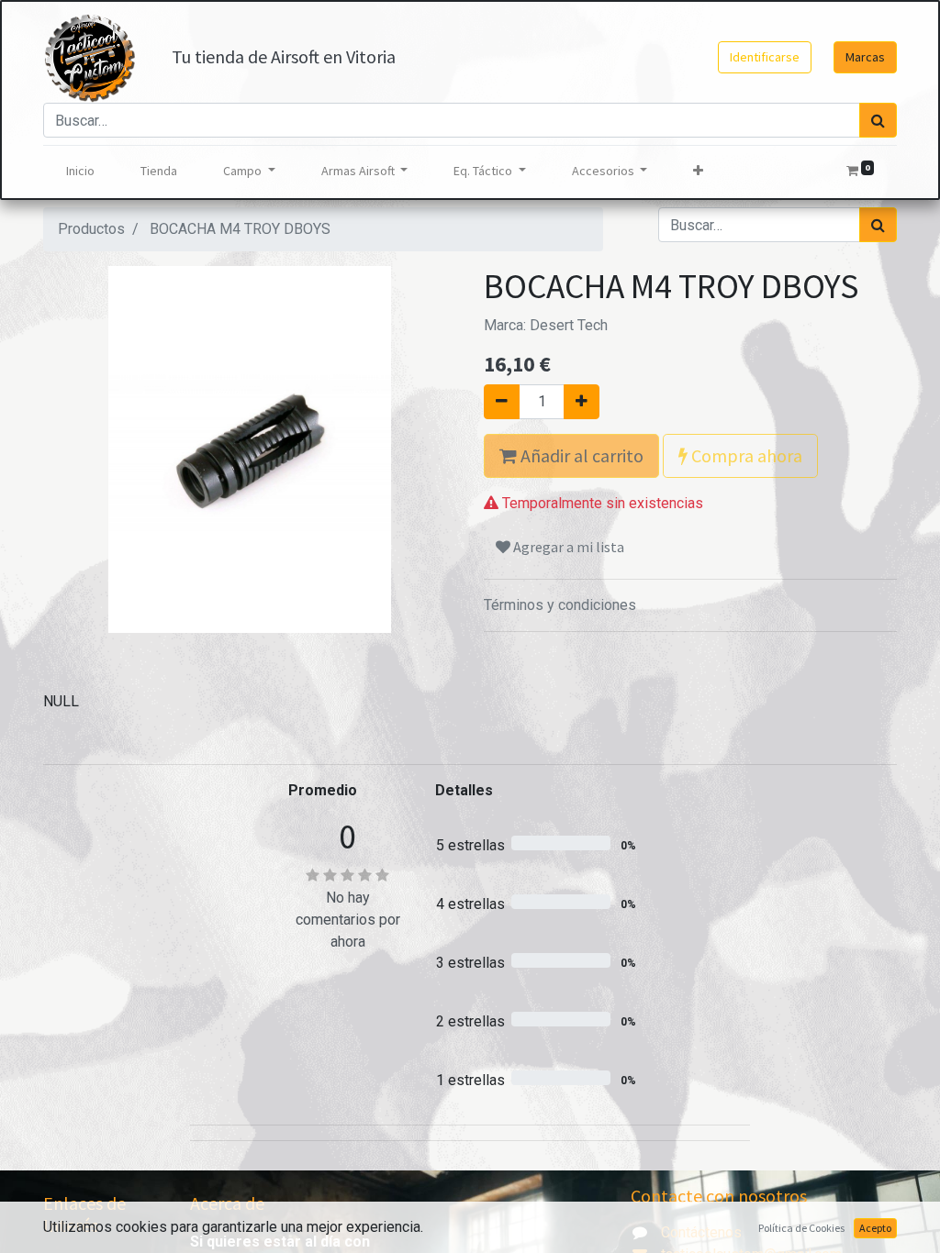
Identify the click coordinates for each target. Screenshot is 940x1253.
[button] (698, 171)
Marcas (865, 57)
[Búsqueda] (878, 120)
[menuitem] (80, 171)
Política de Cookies (801, 1228)
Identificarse (765, 57)
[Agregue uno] (581, 401)
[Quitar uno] (502, 401)
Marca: (546, 325)
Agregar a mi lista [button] (567, 547)
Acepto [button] (875, 1228)
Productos (91, 229)
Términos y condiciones (560, 605)
